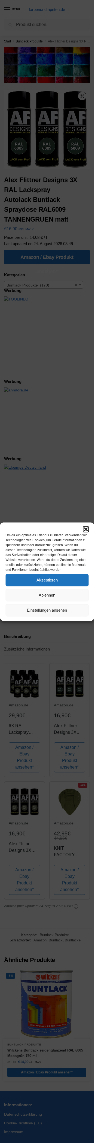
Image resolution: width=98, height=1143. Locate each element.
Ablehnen (47, 595)
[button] (85, 529)
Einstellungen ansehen (47, 610)
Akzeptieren (47, 580)
